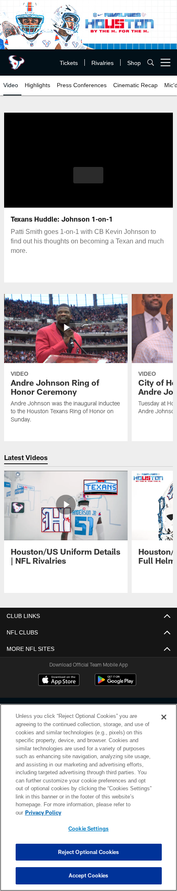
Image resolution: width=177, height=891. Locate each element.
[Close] (164, 717)
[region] (88, 797)
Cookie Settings (88, 828)
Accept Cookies (89, 875)
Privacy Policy (43, 812)
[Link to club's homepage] (16, 59)
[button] (88, 175)
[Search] (150, 62)
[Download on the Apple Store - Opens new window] (59, 681)
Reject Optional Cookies (88, 852)
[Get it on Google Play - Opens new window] (115, 684)
